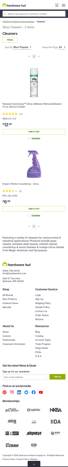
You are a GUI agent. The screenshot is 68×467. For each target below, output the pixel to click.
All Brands (8, 295)
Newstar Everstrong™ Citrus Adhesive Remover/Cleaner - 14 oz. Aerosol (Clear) (33, 105)
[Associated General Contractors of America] (55, 433)
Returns (39, 319)
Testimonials (9, 340)
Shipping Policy (43, 303)
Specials (7, 307)
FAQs (38, 352)
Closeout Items (10, 303)
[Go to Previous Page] (29, 56)
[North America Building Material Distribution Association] (34, 433)
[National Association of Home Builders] (34, 445)
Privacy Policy (9, 459)
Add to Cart (33, 131)
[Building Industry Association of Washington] (12, 445)
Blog (37, 331)
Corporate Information (14, 344)
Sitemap (33, 459)
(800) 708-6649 (11, 270)
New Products (10, 299)
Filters (10, 40)
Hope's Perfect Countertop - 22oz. (21, 183)
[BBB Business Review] (12, 433)
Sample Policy (42, 307)
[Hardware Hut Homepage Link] (14, 5)
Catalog (39, 336)
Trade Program (42, 344)
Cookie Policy (22, 459)
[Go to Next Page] (39, 56)
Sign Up (39, 299)
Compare (36, 138)
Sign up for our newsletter (16, 371)
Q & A (38, 356)
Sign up (57, 376)
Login (38, 295)
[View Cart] (56, 5)
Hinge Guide (41, 348)
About (6, 331)
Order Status (42, 315)
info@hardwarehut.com (14, 273)
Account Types (43, 340)
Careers (7, 336)
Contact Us (41, 311)
